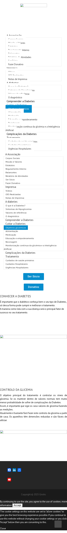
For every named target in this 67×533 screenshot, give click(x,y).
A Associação (12, 154)
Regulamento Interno (16, 169)
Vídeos (9, 190)
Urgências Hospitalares (19, 148)
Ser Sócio (10, 179)
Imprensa (10, 187)
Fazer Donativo (13, 183)
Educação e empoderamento (22, 119)
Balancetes (11, 172)
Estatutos (10, 165)
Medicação (11, 234)
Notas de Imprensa (15, 198)
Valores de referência (16, 212)
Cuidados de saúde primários (20, 260)
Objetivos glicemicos (16, 227)
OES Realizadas (13, 194)
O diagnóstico (12, 216)
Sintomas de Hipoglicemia (18, 209)
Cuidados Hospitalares (17, 264)
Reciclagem (11, 242)
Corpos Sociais (13, 158)
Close (3, 528)
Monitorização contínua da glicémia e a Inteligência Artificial (33, 128)
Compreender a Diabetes (19, 220)
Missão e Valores (14, 161)
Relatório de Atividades (17, 176)
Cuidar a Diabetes (15, 223)
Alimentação (12, 231)
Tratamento (12, 256)
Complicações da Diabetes (22, 134)
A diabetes (11, 201)
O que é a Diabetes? (15, 205)
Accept (17, 505)
